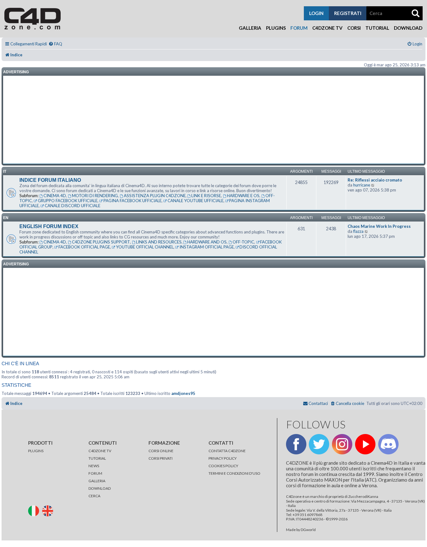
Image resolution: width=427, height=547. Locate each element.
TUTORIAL (97, 458)
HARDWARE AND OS (207, 241)
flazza (358, 231)
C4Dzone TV (327, 28)
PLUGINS (35, 450)
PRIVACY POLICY (222, 458)
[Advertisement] (213, 120)
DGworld (308, 530)
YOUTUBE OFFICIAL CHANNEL (144, 246)
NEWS (93, 465)
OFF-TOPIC (243, 241)
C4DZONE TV (99, 450)
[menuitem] (55, 44)
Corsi (354, 28)
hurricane (361, 184)
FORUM (95, 473)
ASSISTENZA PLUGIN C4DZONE (155, 195)
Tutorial (377, 28)
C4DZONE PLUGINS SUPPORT (101, 241)
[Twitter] (319, 444)
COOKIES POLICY (223, 465)
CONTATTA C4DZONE (227, 450)
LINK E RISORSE (206, 195)
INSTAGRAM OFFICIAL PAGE (206, 246)
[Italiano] (35, 510)
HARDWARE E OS (243, 195)
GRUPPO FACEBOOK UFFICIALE (68, 200)
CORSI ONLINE (160, 450)
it (4, 171)
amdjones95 (183, 393)
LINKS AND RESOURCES (159, 241)
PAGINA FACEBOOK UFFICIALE (132, 200)
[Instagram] (342, 444)
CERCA (94, 495)
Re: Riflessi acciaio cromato (375, 179)
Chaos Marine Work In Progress (379, 226)
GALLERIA (96, 480)
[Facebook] (296, 444)
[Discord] (388, 444)
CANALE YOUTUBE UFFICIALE (196, 200)
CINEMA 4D (54, 195)
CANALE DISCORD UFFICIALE (72, 205)
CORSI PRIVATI (160, 458)
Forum (299, 28)
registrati (347, 13)
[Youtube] (365, 444)
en (5, 218)
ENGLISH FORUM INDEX (48, 226)
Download (408, 28)
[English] (49, 510)
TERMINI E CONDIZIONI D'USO (234, 473)
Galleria (250, 28)
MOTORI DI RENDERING (95, 195)
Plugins (276, 28)
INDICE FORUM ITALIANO (50, 180)
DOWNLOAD (99, 488)
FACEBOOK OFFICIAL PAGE (84, 246)
